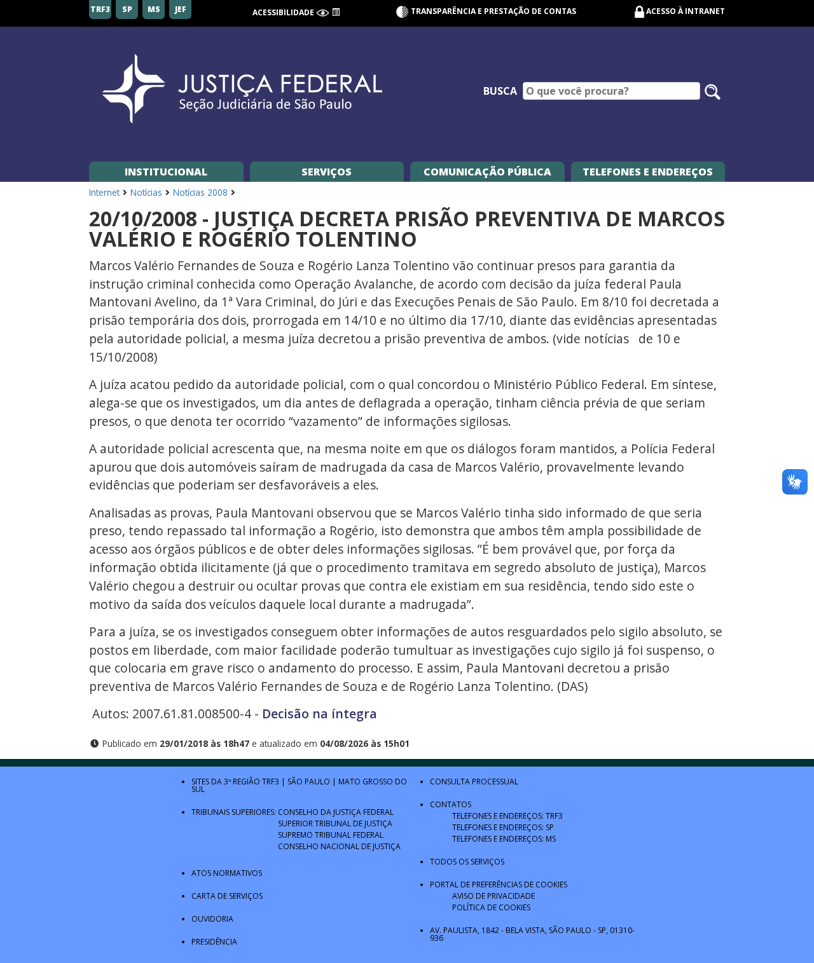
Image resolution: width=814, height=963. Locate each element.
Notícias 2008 (200, 192)
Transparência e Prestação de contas (492, 11)
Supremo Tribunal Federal (330, 835)
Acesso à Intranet (685, 11)
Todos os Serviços (467, 861)
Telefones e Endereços (648, 172)
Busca (500, 91)
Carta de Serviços (227, 896)
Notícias (146, 192)
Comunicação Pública (487, 172)
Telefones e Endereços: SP (503, 827)
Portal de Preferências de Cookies (498, 884)
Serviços (326, 172)
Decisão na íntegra (319, 713)
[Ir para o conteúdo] (336, 12)
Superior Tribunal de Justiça (335, 823)
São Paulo (308, 781)
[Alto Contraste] (322, 12)
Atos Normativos (226, 873)
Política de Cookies (491, 907)
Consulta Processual (474, 781)
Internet (104, 192)
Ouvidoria (212, 918)
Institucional (166, 172)
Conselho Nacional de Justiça (339, 846)
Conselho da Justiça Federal (336, 812)
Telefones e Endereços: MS (504, 838)
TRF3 (270, 781)
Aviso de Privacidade (493, 896)
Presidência (214, 941)
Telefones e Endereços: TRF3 (507, 815)
